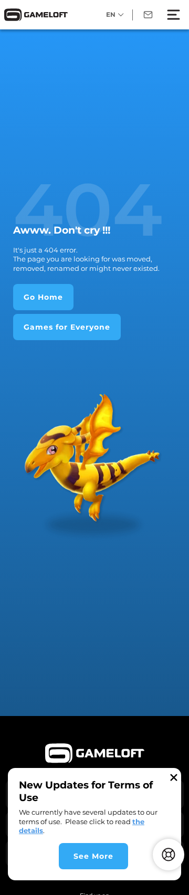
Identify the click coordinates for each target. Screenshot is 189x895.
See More (93, 856)
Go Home (43, 297)
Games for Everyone (67, 327)
